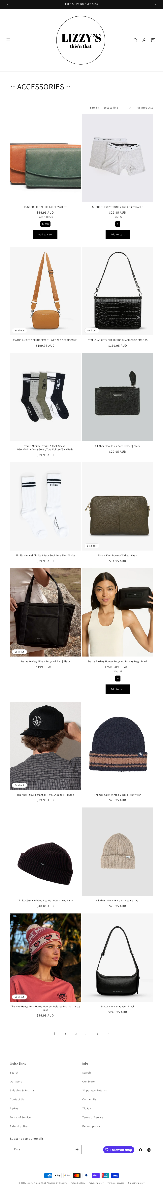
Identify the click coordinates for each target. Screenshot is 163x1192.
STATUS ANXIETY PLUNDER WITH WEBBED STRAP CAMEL (45, 340)
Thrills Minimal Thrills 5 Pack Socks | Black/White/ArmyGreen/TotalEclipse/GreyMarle (45, 448)
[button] (8, 40)
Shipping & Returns (22, 1090)
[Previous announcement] (7, 4)
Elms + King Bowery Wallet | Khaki (118, 555)
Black (45, 223)
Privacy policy (96, 1183)
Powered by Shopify (57, 1183)
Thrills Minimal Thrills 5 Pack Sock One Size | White (45, 555)
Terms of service (116, 1183)
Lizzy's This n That (36, 1183)
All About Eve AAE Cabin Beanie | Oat (118, 900)
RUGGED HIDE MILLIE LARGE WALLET (45, 207)
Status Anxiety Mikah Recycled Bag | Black (45, 661)
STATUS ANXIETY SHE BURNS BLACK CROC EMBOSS (117, 340)
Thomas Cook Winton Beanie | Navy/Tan (117, 794)
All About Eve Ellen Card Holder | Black (117, 446)
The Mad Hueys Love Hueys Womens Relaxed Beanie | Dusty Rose (45, 1008)
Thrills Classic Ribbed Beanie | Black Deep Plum (45, 900)
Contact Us (17, 1099)
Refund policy (19, 1126)
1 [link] (54, 1033)
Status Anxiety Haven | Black (118, 1006)
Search (14, 1072)
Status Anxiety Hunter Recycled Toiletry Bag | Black (118, 661)
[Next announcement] (155, 4)
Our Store (16, 1081)
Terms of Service (20, 1117)
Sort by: (95, 107)
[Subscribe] (77, 1149)
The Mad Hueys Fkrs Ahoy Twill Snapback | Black (45, 794)
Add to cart (45, 234)
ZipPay (14, 1108)
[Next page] (108, 1033)
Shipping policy (136, 1183)
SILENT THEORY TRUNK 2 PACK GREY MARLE (117, 207)
